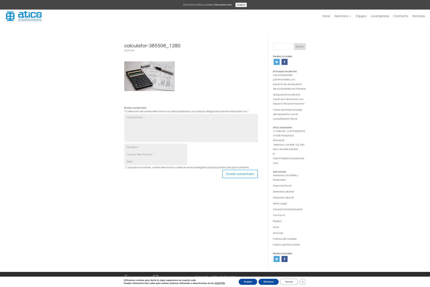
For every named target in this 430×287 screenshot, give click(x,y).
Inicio (326, 16)
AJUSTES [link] (220, 283)
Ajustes (289, 281)
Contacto (400, 16)
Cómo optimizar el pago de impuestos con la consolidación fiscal (287, 114)
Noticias (418, 16)
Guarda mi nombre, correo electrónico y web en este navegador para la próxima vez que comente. (188, 167)
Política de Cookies (285, 239)
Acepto (241, 5)
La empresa (380, 16)
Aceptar (248, 281)
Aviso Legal (280, 203)
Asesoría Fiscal (282, 185)
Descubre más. (223, 4)
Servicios (341, 16)
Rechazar (269, 281)
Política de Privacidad (286, 244)
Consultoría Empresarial (287, 209)
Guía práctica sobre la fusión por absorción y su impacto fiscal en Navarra (288, 99)
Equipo (361, 16)
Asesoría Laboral (283, 191)
